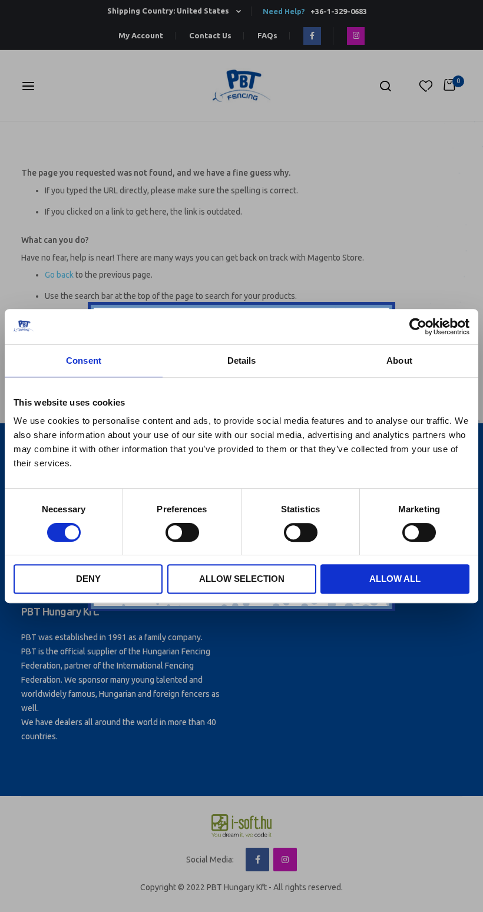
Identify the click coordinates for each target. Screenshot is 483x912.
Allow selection (241, 579)
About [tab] (399, 360)
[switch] (182, 533)
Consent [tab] (83, 360)
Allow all (395, 579)
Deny (88, 579)
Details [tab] (241, 360)
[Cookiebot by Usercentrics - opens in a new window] (417, 326)
